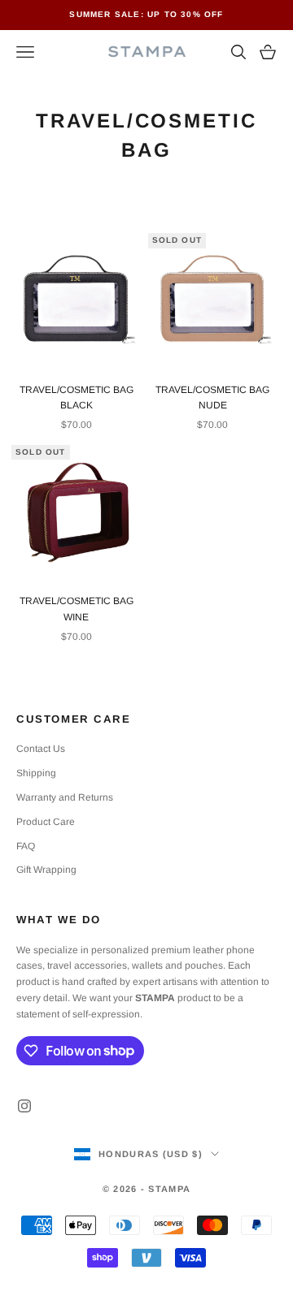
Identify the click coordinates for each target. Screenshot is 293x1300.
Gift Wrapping (46, 869)
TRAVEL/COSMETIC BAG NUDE (212, 398)
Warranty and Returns (64, 797)
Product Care (45, 821)
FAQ (25, 846)
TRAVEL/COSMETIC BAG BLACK (76, 398)
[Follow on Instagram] (24, 1106)
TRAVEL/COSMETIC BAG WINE (76, 609)
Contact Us (40, 748)
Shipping (36, 773)
